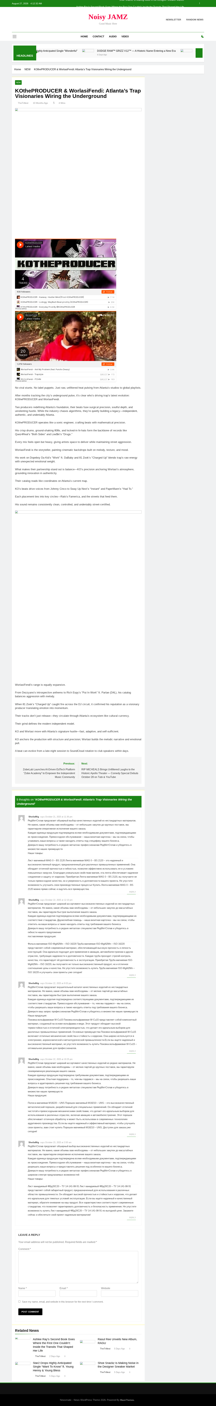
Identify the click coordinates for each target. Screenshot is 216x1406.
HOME (84, 36)
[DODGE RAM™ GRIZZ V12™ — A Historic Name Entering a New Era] (52, 55)
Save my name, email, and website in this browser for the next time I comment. (62, 1301)
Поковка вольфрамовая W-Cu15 (45, 1019)
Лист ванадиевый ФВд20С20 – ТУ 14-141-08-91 (53, 1186)
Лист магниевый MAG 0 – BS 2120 (46, 860)
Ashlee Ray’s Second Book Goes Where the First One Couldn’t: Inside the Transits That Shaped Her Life (130, 3)
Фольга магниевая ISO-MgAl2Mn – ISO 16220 (52, 943)
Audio (113, 36)
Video (125, 36)
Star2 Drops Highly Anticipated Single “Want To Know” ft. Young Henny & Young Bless (53, 1366)
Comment (24, 1249)
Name (22, 1288)
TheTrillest (23, 103)
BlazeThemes (127, 1400)
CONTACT (98, 36)
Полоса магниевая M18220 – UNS (46, 1103)
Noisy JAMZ (108, 17)
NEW (18, 82)
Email (64, 1288)
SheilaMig (33, 816)
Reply (132, 892)
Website (105, 1288)
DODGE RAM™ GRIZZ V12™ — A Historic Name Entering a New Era (100, 50)
